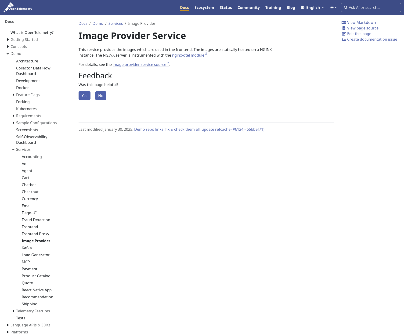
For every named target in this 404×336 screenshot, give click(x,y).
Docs (83, 23)
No (100, 95)
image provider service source (139, 64)
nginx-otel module (188, 55)
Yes (84, 95)
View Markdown (361, 22)
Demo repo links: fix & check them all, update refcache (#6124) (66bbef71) (199, 129)
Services (115, 23)
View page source (362, 28)
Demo (98, 23)
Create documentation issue (371, 39)
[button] (312, 7)
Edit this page (358, 33)
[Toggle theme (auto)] (333, 7)
